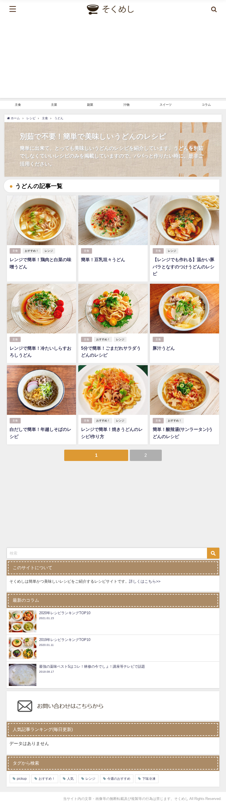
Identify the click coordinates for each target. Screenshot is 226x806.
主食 (18, 104)
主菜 (54, 104)
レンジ (49, 251)
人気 (70, 778)
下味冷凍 (148, 778)
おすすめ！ (32, 251)
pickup (22, 778)
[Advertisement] (113, 59)
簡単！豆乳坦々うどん (103, 259)
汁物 (126, 104)
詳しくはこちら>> (144, 581)
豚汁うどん (164, 348)
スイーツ (166, 104)
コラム (206, 104)
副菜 (90, 104)
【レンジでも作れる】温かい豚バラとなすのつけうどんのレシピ (183, 266)
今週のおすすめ (118, 778)
